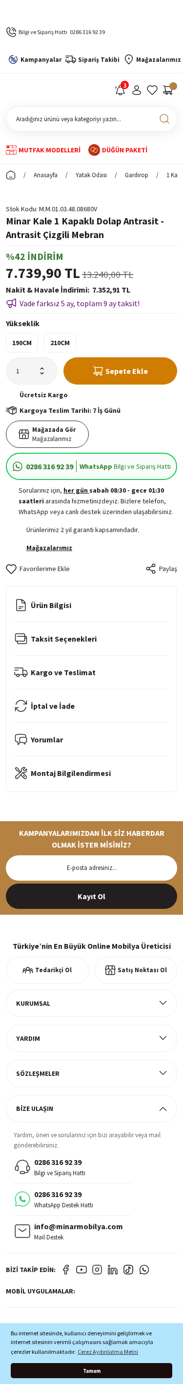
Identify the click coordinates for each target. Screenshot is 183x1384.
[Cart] (168, 90)
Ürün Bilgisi (51, 605)
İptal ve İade (53, 706)
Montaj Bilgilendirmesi (71, 773)
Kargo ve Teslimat (63, 672)
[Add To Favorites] (38, 568)
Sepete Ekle (126, 371)
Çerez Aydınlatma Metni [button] (108, 1351)
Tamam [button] (92, 1370)
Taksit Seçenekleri (64, 639)
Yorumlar (47, 739)
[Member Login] (136, 90)
